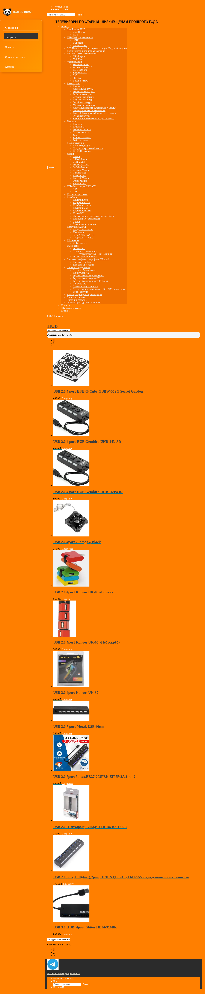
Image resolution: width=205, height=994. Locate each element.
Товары (9, 37)
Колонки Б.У (79, 126)
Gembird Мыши (81, 170)
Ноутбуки (72, 197)
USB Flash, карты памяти (80, 37)
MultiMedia (78, 59)
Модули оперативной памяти (88, 148)
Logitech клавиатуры (83, 99)
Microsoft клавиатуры (84, 105)
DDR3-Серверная (82, 151)
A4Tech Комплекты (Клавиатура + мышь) (94, 107)
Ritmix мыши (79, 183)
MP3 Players (79, 56)
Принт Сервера (81, 273)
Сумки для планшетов (84, 224)
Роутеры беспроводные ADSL (88, 275)
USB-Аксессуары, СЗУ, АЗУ (81, 186)
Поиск (79, 15)
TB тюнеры (73, 240)
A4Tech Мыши (80, 159)
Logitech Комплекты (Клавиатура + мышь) (94, 113)
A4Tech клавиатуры (83, 89)
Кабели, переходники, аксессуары (84, 294)
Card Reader (79, 32)
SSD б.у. (77, 78)
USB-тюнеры (80, 243)
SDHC (76, 40)
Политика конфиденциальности (63, 973)
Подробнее (67, 548)
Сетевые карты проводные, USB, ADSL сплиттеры (99, 289)
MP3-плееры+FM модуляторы (82, 53)
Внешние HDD (81, 80)
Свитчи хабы (79, 283)
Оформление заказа (15, 57)
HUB (75, 34)
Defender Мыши (81, 164)
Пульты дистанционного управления (86, 51)
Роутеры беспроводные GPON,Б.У (90, 281)
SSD (75, 75)
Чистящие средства (77, 300)
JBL (75, 135)
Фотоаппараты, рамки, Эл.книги (96, 254)
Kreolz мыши (79, 175)
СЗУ (75, 191)
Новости (9, 47)
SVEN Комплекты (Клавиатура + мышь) (93, 118)
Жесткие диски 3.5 (82, 67)
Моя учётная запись (63, 978)
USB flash (78, 42)
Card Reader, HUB (76, 29)
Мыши (70, 153)
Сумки (76, 221)
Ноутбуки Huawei (82, 210)
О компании (11, 27)
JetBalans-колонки (82, 137)
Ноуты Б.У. (78, 213)
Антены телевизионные (85, 251)
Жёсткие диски (75, 61)
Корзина (9, 67)
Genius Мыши (80, 172)
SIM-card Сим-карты (83, 264)
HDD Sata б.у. (80, 70)
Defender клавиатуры (84, 91)
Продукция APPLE (77, 227)
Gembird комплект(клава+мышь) (89, 110)
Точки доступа (80, 291)
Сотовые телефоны (83, 262)
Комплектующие (75, 143)
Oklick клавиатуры (82, 102)
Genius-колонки (81, 132)
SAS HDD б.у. (80, 72)
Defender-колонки (82, 129)
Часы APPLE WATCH (84, 235)
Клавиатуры (73, 83)
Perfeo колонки (80, 140)
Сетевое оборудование (78, 267)
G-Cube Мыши (80, 167)
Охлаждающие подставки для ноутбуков (93, 216)
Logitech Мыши (81, 178)
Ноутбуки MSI (80, 208)
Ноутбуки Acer (80, 199)
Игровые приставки (77, 194)
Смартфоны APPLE (83, 237)
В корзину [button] (67, 398)
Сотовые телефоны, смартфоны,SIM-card (88, 259)
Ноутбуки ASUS (81, 202)
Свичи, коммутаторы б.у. (85, 286)
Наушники (78, 232)
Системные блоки (76, 297)
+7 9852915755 (60, 6)
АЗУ (75, 189)
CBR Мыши (79, 162)
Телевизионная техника (85, 256)
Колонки (71, 121)
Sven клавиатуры (81, 116)
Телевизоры (73, 245)
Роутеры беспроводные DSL (87, 278)
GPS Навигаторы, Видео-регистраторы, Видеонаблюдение (97, 48)
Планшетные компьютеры (86, 218)
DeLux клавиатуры (82, 94)
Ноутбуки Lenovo (82, 205)
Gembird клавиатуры (83, 97)
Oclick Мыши (80, 181)
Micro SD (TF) (80, 45)
